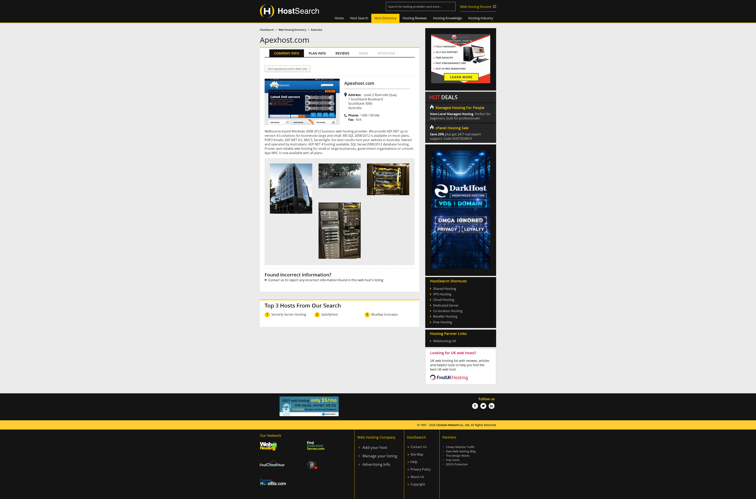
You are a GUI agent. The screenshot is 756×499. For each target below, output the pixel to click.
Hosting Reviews (415, 18)
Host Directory (385, 18)
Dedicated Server (446, 305)
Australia (316, 29)
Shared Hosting (444, 288)
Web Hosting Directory (292, 29)
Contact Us (418, 447)
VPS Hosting (442, 294)
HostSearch (267, 29)
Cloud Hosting (443, 300)
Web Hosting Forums (475, 7)
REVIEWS (342, 53)
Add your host (374, 447)
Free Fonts (453, 460)
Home (339, 18)
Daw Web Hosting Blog (461, 451)
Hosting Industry (480, 18)
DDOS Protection (457, 464)
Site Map (416, 454)
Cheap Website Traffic (460, 447)
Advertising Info (376, 464)
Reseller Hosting (445, 316)
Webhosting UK (444, 341)
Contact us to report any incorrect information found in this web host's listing (325, 280)
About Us (417, 477)
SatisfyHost (329, 314)
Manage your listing (379, 455)
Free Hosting (442, 322)
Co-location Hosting (447, 311)
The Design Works (458, 455)
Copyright (417, 484)
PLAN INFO (317, 53)
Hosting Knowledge (447, 18)
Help (413, 462)
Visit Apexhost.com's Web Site (287, 69)
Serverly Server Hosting (288, 314)
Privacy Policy (420, 469)
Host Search (359, 18)
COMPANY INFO (286, 53)
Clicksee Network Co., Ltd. (453, 425)
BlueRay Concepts (384, 314)
